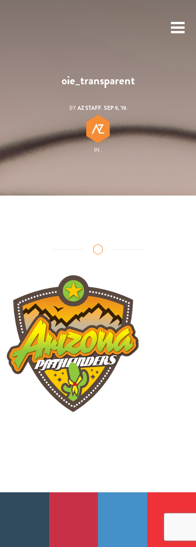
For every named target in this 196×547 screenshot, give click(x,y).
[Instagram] (73, 519)
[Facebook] (24, 519)
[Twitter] (122, 519)
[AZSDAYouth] (25, 28)
